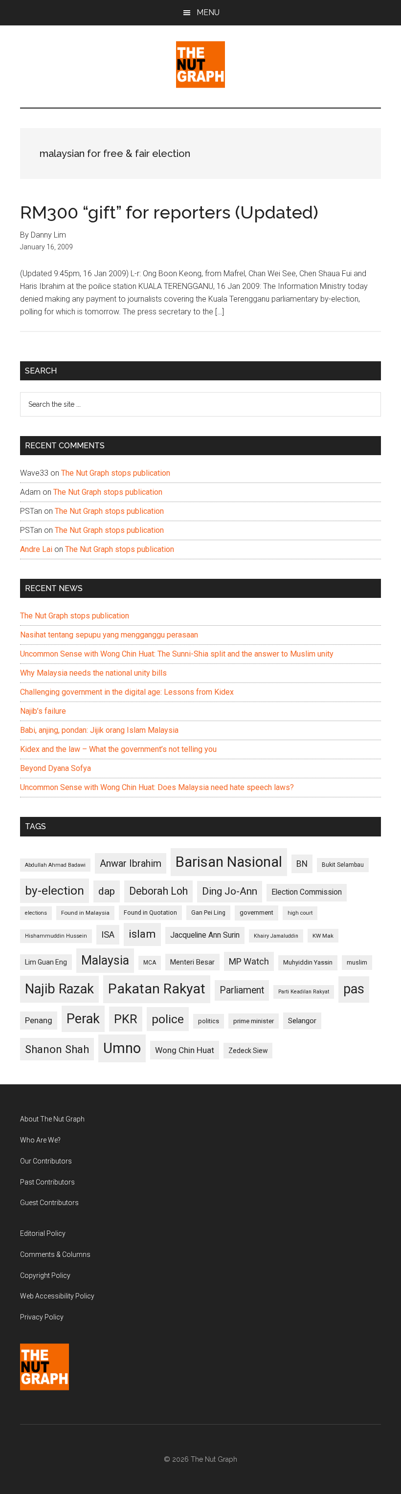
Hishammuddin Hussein (56, 936)
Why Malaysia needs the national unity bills (93, 673)
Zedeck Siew (247, 1051)
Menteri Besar (192, 962)
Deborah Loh (158, 891)
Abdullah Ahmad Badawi (55, 865)
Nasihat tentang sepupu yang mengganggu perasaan (109, 634)
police (168, 1019)
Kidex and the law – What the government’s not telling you (118, 749)
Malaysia (105, 960)
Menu (208, 12)
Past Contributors (47, 1182)
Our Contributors (46, 1161)
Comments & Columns (55, 1254)
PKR (125, 1018)
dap (106, 891)
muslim (357, 962)
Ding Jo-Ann (229, 891)
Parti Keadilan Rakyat (303, 992)
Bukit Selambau (343, 864)
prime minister (253, 1021)
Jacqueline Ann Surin (205, 935)
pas (353, 989)
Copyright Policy (45, 1275)
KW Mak (323, 935)
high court (300, 913)
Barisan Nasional (229, 862)
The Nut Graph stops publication (115, 473)
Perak (83, 1019)
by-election (54, 890)
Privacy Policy (42, 1317)
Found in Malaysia (85, 912)
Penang (38, 1020)
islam (142, 934)
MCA (149, 962)
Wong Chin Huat (184, 1050)
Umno (122, 1048)
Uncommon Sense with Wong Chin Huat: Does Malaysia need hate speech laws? (157, 787)
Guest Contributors (49, 1203)
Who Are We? (40, 1140)
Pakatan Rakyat (156, 989)
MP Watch (249, 961)
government (256, 912)
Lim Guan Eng (46, 962)
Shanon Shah (57, 1049)
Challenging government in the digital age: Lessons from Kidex (127, 692)
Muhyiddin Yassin (308, 962)
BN (302, 864)
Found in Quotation (150, 912)
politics (208, 1021)
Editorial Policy (43, 1233)
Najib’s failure (43, 711)
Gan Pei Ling (208, 912)
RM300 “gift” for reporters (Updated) (169, 212)
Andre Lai (36, 549)
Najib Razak (59, 989)
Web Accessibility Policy (57, 1296)
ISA (107, 934)
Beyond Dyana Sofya (55, 768)
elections (36, 913)
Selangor (302, 1020)
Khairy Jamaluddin (276, 936)
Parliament (242, 990)
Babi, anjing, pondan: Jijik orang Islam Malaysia (99, 730)
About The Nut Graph (52, 1119)
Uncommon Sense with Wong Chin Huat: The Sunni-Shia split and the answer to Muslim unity (177, 654)
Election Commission (306, 892)
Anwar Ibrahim (130, 863)
